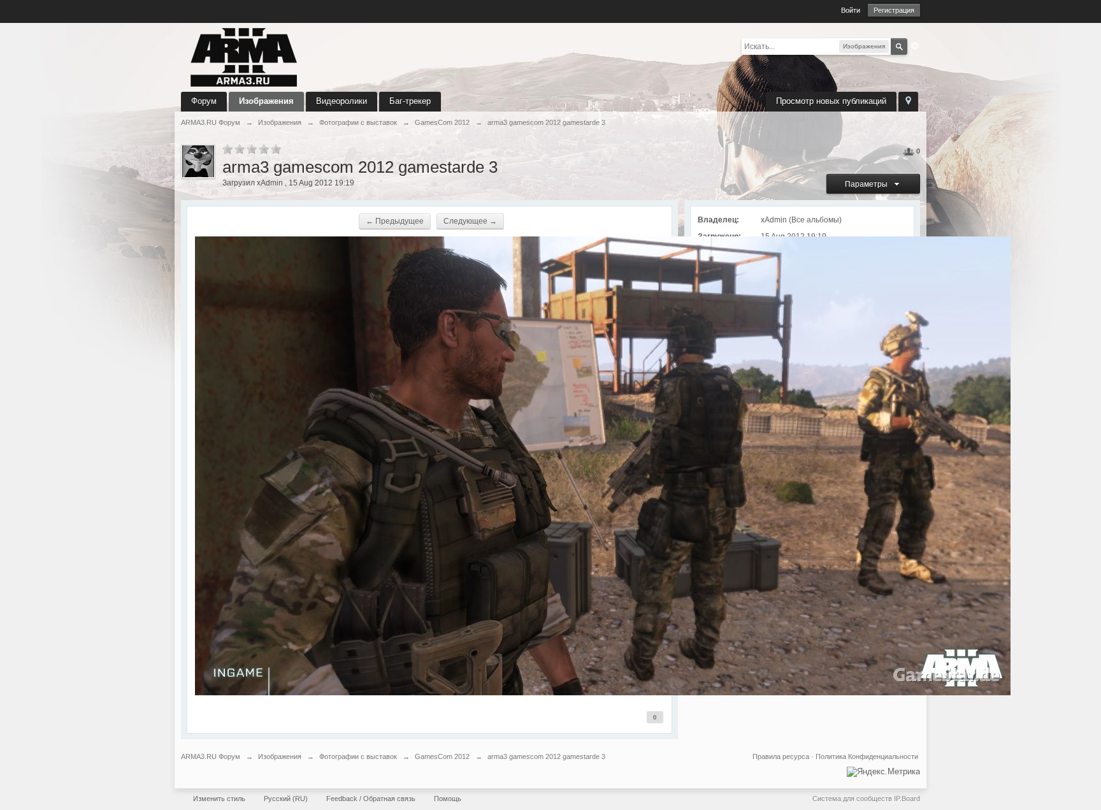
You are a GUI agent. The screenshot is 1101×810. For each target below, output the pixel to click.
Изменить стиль (219, 798)
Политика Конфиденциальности (867, 756)
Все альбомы (815, 219)
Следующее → (470, 221)
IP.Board (907, 798)
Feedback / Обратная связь (370, 798)
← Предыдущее (395, 221)
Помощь (447, 798)
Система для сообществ (852, 798)
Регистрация (894, 10)
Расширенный (915, 46)
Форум (204, 101)
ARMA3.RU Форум (210, 756)
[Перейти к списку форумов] (244, 56)
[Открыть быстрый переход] (908, 102)
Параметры (868, 184)
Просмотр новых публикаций (831, 101)
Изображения (266, 101)
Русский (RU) (286, 798)
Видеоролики (341, 101)
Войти (850, 10)
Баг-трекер (410, 101)
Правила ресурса (780, 756)
